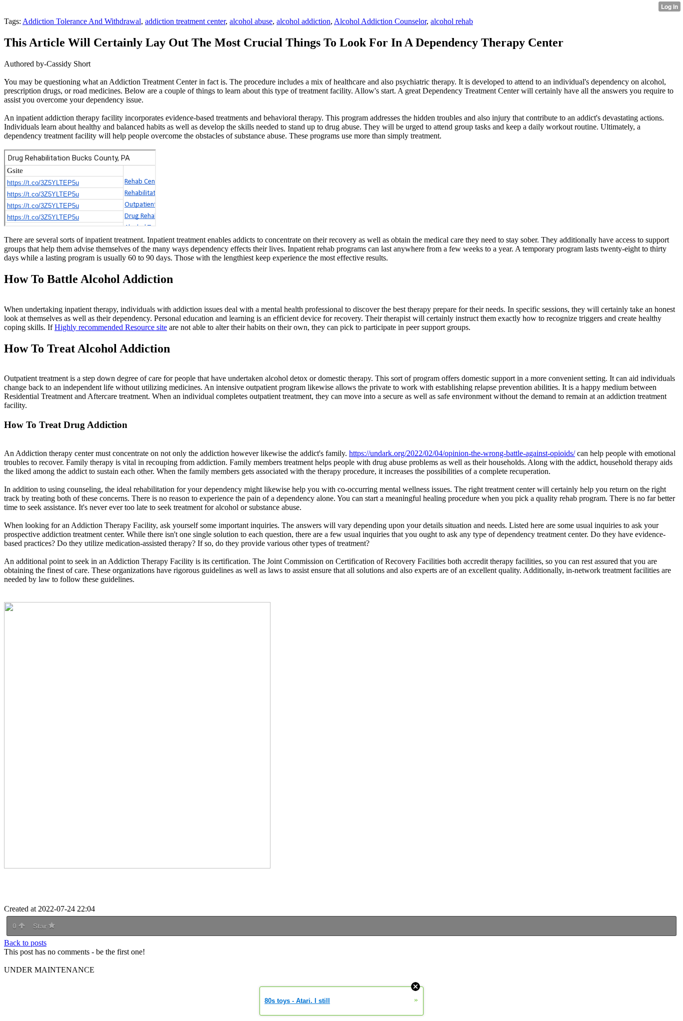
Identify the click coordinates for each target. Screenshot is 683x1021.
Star (40, 926)
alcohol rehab (451, 21)
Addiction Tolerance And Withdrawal (81, 21)
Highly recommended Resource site (110, 327)
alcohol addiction (303, 21)
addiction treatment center (185, 21)
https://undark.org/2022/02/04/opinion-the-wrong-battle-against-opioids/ (462, 453)
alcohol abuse (251, 21)
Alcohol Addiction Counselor (380, 21)
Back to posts (25, 942)
